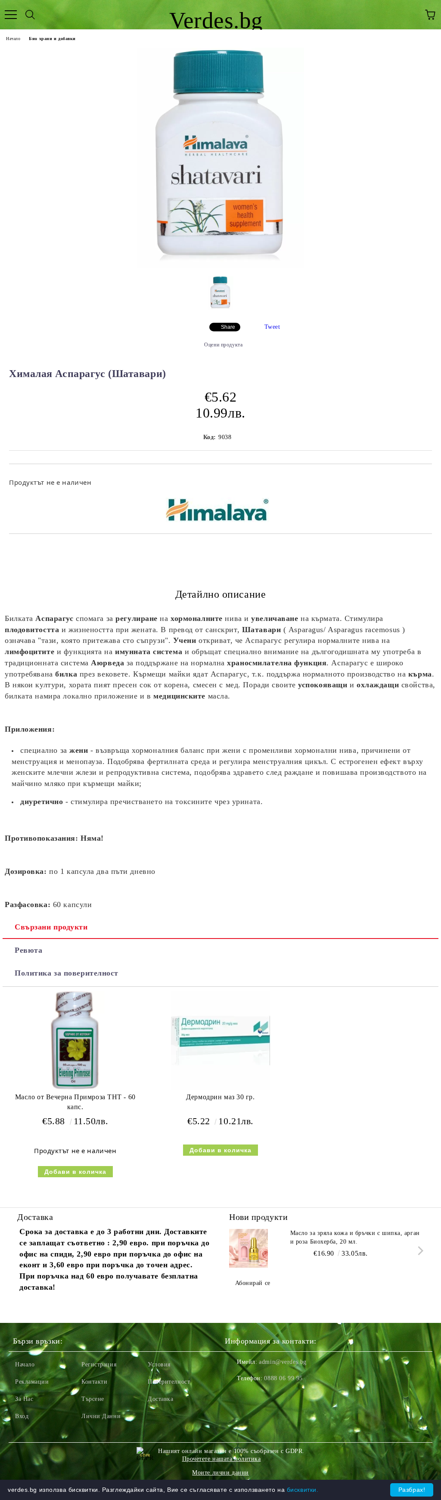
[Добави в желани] (419, 478)
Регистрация (98, 1364)
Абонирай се (252, 1283)
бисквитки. (303, 1489)
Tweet (272, 327)
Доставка (160, 1399)
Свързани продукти (51, 927)
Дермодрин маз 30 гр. (220, 1097)
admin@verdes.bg (282, 1362)
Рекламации (32, 1381)
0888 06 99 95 (283, 1378)
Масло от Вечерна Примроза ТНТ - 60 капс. (75, 1101)
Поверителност (169, 1381)
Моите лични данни (220, 1472)
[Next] (418, 1250)
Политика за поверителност (66, 973)
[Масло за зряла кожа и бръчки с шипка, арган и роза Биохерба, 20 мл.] (248, 1248)
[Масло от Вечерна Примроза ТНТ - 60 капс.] (75, 1088)
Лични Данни (101, 1416)
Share (228, 327)
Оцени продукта (223, 345)
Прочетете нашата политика (221, 1459)
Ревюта (28, 950)
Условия (159, 1364)
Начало (13, 38)
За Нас (24, 1399)
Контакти (94, 1381)
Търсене (92, 1399)
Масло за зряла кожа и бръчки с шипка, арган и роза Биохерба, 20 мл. (355, 1237)
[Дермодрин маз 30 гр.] (220, 1088)
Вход (21, 1416)
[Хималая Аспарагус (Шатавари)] (220, 265)
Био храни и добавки (52, 38)
